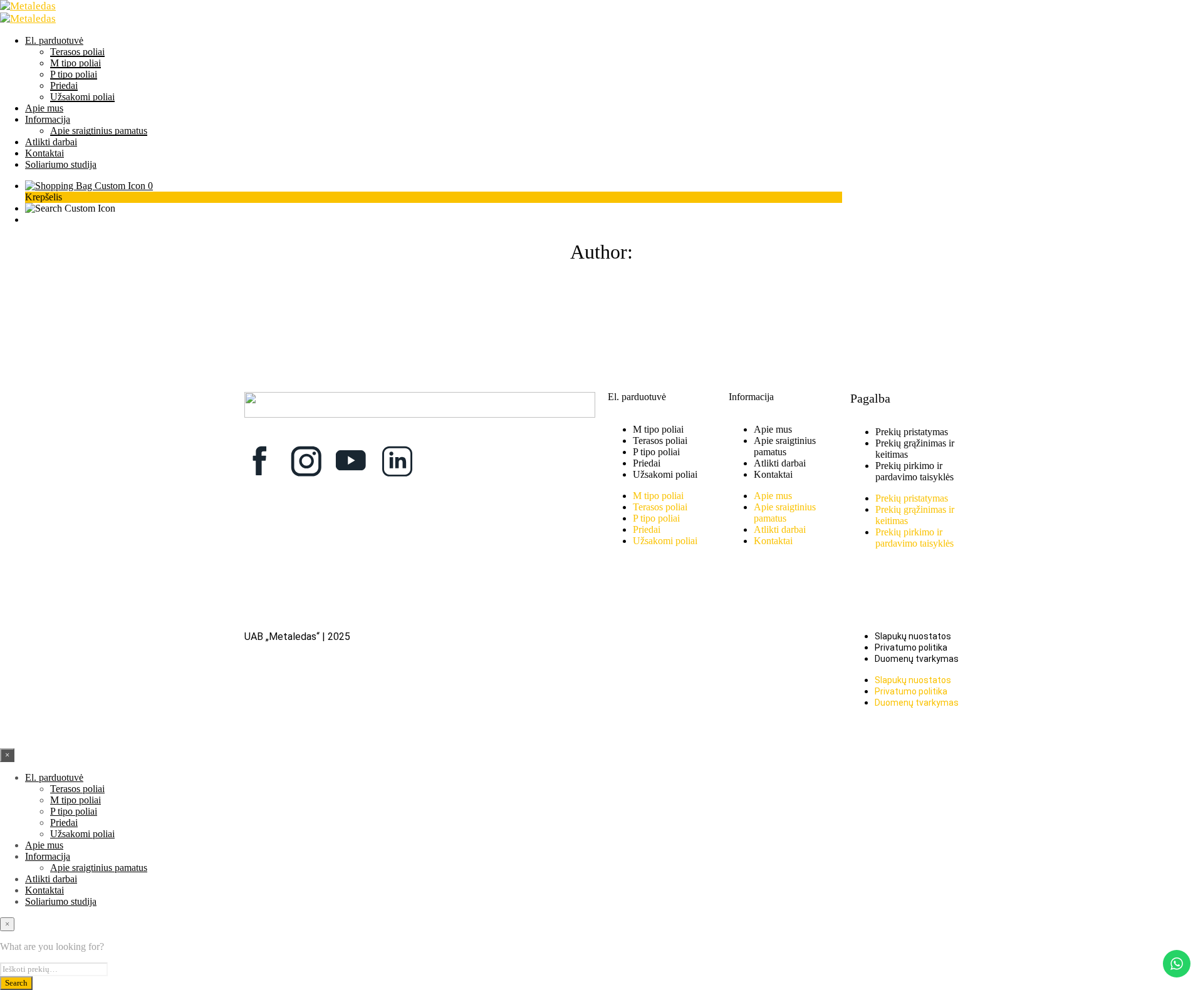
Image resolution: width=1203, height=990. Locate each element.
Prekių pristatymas (911, 431)
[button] (89, 185)
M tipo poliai (75, 63)
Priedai (64, 85)
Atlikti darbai (51, 142)
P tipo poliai (73, 74)
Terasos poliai (77, 51)
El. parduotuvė (54, 40)
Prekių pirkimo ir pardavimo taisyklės (914, 471)
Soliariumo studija (60, 164)
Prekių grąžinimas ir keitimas (914, 449)
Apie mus (44, 108)
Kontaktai (44, 153)
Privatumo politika (911, 647)
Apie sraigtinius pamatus (98, 130)
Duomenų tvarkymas (917, 659)
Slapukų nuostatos (913, 636)
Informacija (47, 119)
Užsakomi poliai (82, 96)
